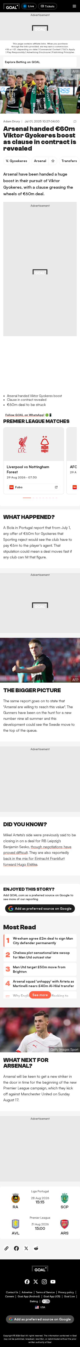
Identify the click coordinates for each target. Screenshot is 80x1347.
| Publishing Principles (62, 52)
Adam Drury (11, 121)
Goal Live (69, 1296)
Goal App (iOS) (51, 1296)
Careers (9, 1296)
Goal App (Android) (29, 1296)
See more (40, 995)
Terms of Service (45, 1292)
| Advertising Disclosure (37, 52)
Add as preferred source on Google (43, 908)
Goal (23, 1335)
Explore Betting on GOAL (22, 62)
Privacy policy (66, 1292)
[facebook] (27, 1282)
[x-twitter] (35, 1282)
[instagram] (44, 1282)
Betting (34, 1301)
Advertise (27, 1292)
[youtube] (53, 1282)
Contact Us (12, 1292)
